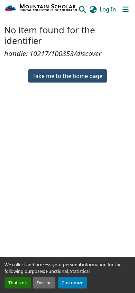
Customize (72, 282)
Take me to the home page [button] (67, 76)
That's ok (17, 282)
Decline (44, 282)
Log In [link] (108, 9)
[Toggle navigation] (125, 9)
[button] (41, 9)
